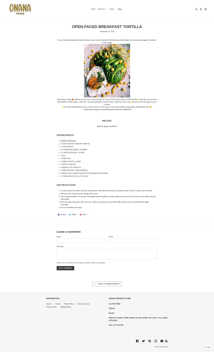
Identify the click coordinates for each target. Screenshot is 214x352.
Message (60, 246)
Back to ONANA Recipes (109, 284)
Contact (58, 304)
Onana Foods (163, 347)
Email (111, 237)
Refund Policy (69, 304)
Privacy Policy (51, 307)
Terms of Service (83, 304)
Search (48, 304)
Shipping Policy (65, 307)
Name (59, 237)
